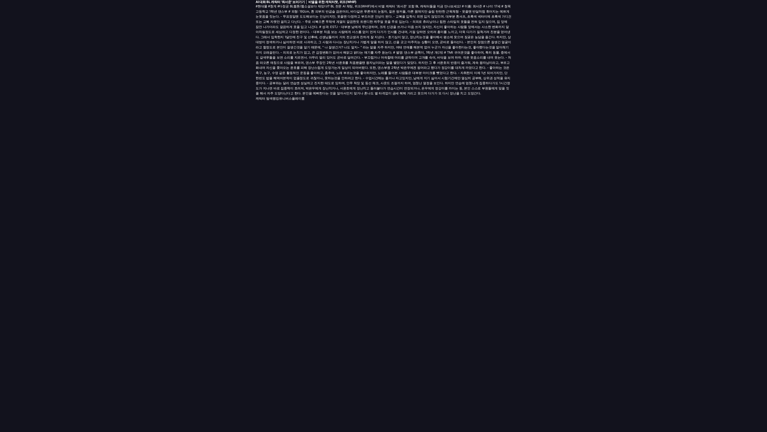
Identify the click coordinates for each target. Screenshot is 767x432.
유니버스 (285, 98)
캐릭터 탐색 (264, 98)
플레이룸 (298, 98)
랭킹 (276, 98)
